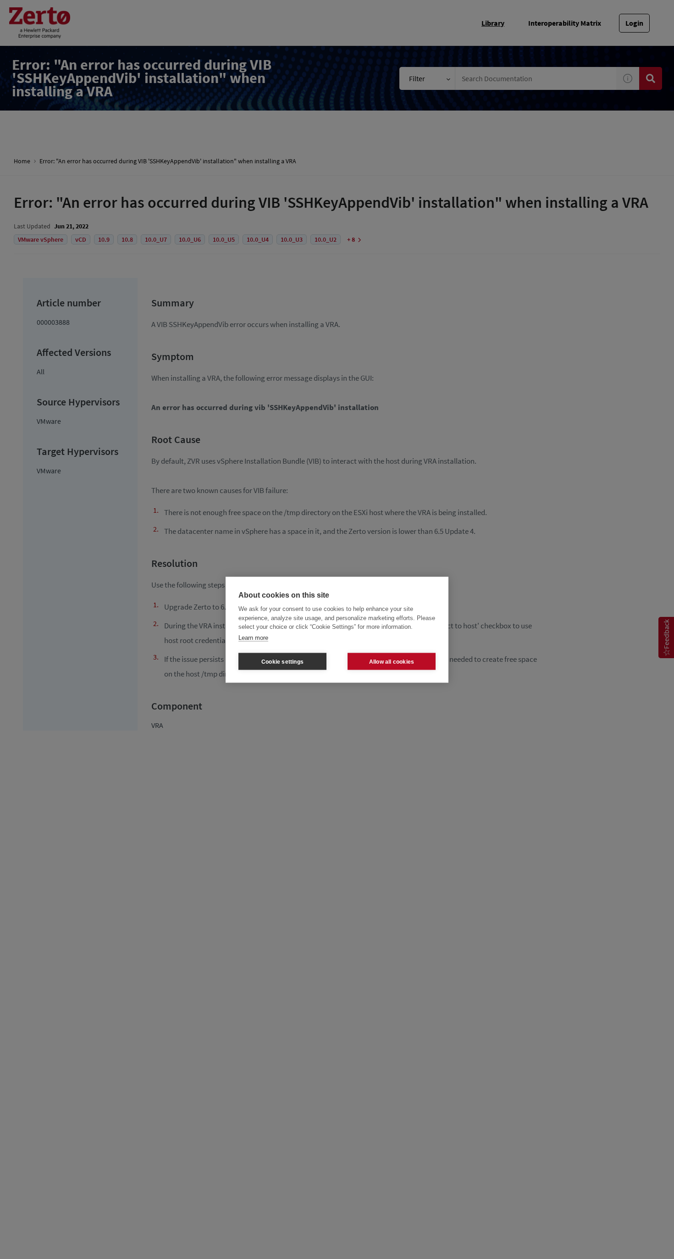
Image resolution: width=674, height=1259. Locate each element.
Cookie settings (282, 661)
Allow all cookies (391, 661)
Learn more (253, 637)
